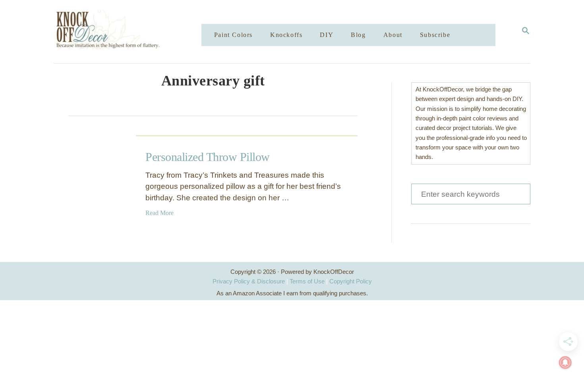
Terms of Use (307, 281)
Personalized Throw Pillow (207, 156)
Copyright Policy (350, 281)
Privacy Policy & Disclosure (249, 281)
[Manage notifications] (565, 362)
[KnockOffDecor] (133, 31)
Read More (159, 212)
